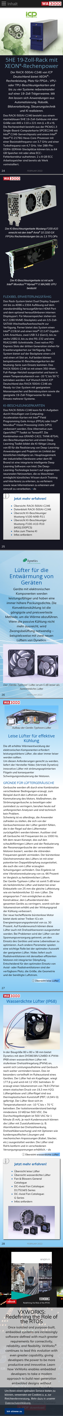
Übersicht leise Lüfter (27, 1171)
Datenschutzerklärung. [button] (18, 1403)
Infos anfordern (23, 534)
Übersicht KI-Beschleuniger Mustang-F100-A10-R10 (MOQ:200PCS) (30, 524)
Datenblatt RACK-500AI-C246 (32, 509)
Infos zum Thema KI (25, 531)
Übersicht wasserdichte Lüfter (32, 1175)
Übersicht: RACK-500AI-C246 (32, 505)
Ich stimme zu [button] (14, 1411)
